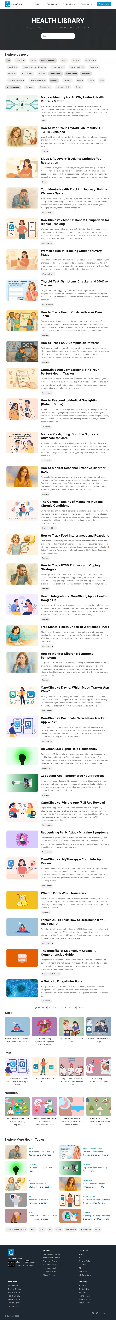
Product (37, 4)
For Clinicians (13, 1285)
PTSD (42, 1229)
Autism (58, 1229)
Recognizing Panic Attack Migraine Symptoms (74, 832)
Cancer (64, 60)
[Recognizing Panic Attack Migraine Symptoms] (22, 839)
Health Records (50, 1264)
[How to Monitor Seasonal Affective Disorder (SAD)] (22, 476)
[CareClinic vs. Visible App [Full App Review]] (22, 811)
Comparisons (20, 60)
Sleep (102, 80)
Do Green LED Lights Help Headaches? (69, 749)
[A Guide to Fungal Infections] (22, 988)
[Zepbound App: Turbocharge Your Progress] (22, 783)
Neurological (94, 67)
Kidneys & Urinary (58, 67)
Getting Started (14, 1289)
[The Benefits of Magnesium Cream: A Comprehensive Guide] (22, 958)
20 (69, 1007)
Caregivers (67, 80)
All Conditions (85, 1275)
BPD (30, 1196)
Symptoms (41, 73)
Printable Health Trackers (16, 1229)
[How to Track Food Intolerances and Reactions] (22, 544)
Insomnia (86, 1212)
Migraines (32, 1164)
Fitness (91, 80)
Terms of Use (84, 1296)
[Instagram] (97, 1313)
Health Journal (49, 1268)
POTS (31, 1212)
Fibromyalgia (71, 1229)
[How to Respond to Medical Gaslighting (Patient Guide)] (22, 409)
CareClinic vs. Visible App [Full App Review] (73, 802)
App (8, 60)
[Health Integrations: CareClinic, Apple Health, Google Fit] (22, 604)
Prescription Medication (16, 80)
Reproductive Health (63, 87)
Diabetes (86, 1164)
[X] (104, 1313)
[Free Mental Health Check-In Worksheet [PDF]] (22, 635)
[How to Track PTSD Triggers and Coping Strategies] (22, 574)
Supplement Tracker (52, 1254)
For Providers (69, 4)
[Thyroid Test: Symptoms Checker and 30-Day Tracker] (22, 290)
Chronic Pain (84, 1261)
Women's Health (12, 87)
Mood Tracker (49, 1275)
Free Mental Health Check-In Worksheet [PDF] (75, 627)
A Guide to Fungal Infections (61, 981)
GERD (33, 1229)
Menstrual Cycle (45, 87)
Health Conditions (48, 60)
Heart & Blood (12, 67)
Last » (80, 1007)
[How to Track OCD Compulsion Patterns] (22, 351)
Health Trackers (14, 1292)
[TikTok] (101, 1313)
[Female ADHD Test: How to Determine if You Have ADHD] (22, 927)
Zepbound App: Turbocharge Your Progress (73, 775)
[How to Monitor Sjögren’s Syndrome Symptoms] (22, 662)
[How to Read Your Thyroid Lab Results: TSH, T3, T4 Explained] (22, 136)
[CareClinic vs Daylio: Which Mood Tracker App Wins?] (22, 696)
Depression (87, 1180)
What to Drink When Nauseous (63, 893)
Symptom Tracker (51, 1261)
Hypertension (86, 1229)
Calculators (13, 1306)
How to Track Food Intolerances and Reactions (75, 535)
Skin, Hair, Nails (27, 73)
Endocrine (76, 60)
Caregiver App (49, 1271)
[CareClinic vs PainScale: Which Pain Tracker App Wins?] (22, 726)
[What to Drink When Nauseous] (22, 900)
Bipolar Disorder (89, 1196)
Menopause (29, 87)
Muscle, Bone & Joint (77, 67)
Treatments (85, 74)
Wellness (54, 80)
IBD (50, 1229)
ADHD (81, 1254)
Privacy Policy (85, 1299)
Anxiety (31, 1148)
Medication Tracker (51, 1258)
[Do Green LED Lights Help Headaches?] (22, 756)
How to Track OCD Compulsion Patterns (70, 343)
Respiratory (12, 73)
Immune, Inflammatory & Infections (34, 67)
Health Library (14, 1296)
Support (82, 1292)
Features (33, 60)
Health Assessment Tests (92, 1148)
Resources (85, 4)
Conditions (52, 4)
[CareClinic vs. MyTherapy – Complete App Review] (22, 868)
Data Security (85, 1303)
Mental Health (71, 74)
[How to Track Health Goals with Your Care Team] (22, 321)
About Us (83, 1285)
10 (65, 1007)
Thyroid (78, 87)
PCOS (97, 1229)
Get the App (104, 4)
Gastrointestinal (90, 60)
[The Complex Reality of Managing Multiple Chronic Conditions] (22, 510)
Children (80, 80)
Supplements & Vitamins (38, 80)
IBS (30, 1180)
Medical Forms (55, 74)
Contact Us (84, 1289)
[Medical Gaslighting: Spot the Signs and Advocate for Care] (22, 443)
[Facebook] (93, 1313)
